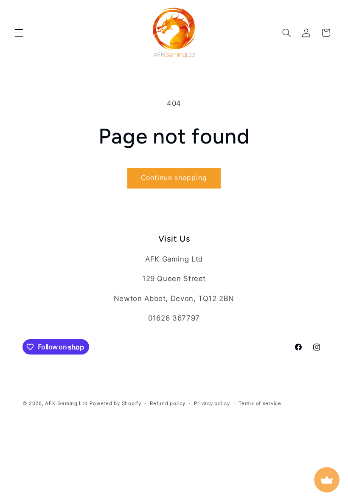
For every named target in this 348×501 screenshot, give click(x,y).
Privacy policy (212, 403)
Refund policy (167, 403)
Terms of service (260, 403)
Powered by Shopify (115, 403)
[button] (18, 32)
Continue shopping (174, 178)
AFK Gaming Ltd (66, 403)
